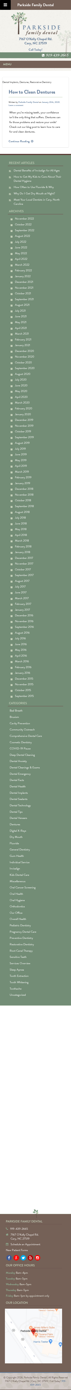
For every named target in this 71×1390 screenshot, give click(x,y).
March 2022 (22, 265)
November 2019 (24, 426)
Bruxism (14, 717)
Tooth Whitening (19, 982)
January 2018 (22, 552)
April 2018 (21, 535)
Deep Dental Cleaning (22, 755)
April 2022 (21, 259)
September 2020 (25, 368)
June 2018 (21, 523)
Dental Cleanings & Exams (25, 767)
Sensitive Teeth (18, 957)
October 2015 (23, 690)
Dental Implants (10, 82)
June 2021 (21, 316)
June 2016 (21, 644)
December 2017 (24, 558)
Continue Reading (21, 141)
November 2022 (24, 218)
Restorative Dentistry (41, 82)
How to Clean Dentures (32, 92)
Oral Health (16, 894)
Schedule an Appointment (25, 1244)
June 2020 (21, 385)
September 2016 (24, 627)
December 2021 (24, 282)
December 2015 (24, 678)
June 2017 (21, 592)
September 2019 (24, 437)
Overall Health (18, 919)
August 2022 (22, 236)
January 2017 (22, 610)
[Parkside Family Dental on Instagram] (37, 1258)
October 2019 (23, 431)
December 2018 (24, 489)
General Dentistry (20, 849)
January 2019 (22, 483)
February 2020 (23, 408)
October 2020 (23, 362)
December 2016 (24, 615)
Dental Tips (16, 812)
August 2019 (22, 443)
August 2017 (22, 581)
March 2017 (22, 598)
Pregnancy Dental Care (23, 932)
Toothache (15, 988)
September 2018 (24, 506)
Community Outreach (22, 729)
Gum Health (17, 856)
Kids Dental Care (19, 875)
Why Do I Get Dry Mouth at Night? (34, 193)
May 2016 (21, 650)
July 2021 (20, 311)
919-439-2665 (57, 55)
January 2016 (22, 673)
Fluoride (14, 843)
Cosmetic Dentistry (21, 742)
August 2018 (22, 512)
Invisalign (15, 868)
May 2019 (21, 460)
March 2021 (22, 333)
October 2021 (23, 293)
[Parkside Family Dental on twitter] (23, 1258)
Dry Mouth (16, 837)
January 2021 (22, 345)
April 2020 (21, 397)
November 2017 (24, 563)
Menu (7, 64)
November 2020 (24, 356)
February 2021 (23, 339)
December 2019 (24, 420)
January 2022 (23, 276)
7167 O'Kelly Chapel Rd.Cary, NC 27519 (35, 41)
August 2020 (22, 374)
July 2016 (20, 638)
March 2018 (22, 540)
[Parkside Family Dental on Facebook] (9, 1258)
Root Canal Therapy (21, 951)
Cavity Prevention (20, 723)
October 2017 (23, 569)
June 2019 (21, 454)
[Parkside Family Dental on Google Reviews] (16, 1258)
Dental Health (18, 786)
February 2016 (23, 667)
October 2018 (23, 500)
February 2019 (23, 477)
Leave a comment (16, 105)
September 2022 (24, 230)
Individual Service (19, 862)
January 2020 (23, 414)
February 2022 (23, 270)
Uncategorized (18, 995)
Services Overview (20, 963)
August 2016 (22, 633)
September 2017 (24, 575)
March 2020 (22, 402)
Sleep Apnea (17, 970)
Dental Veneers (18, 818)
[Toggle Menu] (5, 5)
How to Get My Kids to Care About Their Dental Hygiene (37, 179)
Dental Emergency (20, 774)
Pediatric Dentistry (20, 925)
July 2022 (20, 242)
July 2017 (20, 586)
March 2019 (22, 472)
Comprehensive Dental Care (26, 736)
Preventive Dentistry (21, 938)
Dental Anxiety (18, 761)
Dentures (24, 82)
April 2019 (21, 466)
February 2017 (23, 604)
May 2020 (21, 391)
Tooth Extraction (19, 976)
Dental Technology (20, 805)
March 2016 (22, 661)
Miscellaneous (17, 881)
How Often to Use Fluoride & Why (34, 187)
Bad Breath (16, 710)
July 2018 (20, 517)
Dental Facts (17, 780)
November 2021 (24, 288)
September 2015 (24, 696)
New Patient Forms (17, 1250)
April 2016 (21, 656)
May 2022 (21, 253)
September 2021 (24, 299)
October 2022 (23, 224)
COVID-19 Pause (20, 748)
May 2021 (20, 322)
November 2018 (24, 495)
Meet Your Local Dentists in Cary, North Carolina (37, 201)
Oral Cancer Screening (23, 887)
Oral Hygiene (17, 900)
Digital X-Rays (18, 831)
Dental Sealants (18, 799)
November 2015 (24, 684)
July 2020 (21, 379)
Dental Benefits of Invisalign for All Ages (37, 170)
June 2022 (21, 247)
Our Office (16, 913)
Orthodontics (17, 906)
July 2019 (20, 449)
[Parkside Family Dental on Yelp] (30, 1258)
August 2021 (22, 305)
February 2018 (23, 546)
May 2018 (21, 529)
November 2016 (24, 621)
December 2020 (24, 351)
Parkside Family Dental (28, 102)
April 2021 (21, 328)
